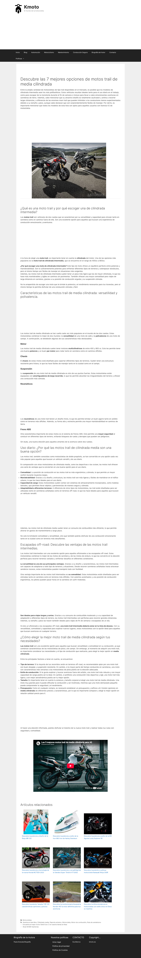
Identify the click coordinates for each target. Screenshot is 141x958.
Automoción (35, 52)
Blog (25, 52)
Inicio (18, 52)
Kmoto (31, 7)
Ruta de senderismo (94, 922)
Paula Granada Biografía (22, 942)
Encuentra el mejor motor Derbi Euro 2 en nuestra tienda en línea (45, 924)
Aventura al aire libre (30, 922)
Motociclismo (49, 52)
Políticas (19, 59)
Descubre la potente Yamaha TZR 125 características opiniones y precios (35, 905)
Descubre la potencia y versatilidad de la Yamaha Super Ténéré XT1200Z (67, 871)
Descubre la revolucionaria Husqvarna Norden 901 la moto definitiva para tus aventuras (67, 906)
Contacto (112, 52)
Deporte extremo (56, 922)
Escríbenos (77, 942)
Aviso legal (56, 942)
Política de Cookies (60, 950)
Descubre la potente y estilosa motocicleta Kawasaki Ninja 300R (96, 871)
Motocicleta (66, 922)
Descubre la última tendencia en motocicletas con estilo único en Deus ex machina (98, 906)
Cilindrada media (43, 922)
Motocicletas (27, 920)
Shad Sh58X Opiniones (31, 927)
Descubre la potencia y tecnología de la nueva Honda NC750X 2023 (35, 871)
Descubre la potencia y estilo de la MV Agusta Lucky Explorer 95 (98, 837)
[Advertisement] (70, 32)
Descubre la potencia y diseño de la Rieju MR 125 (35, 837)
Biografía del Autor (98, 52)
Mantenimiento (63, 52)
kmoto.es (92, 942)
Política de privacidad (60, 946)
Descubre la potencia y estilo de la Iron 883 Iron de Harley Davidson (65, 837)
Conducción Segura (80, 52)
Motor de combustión (78, 922)
